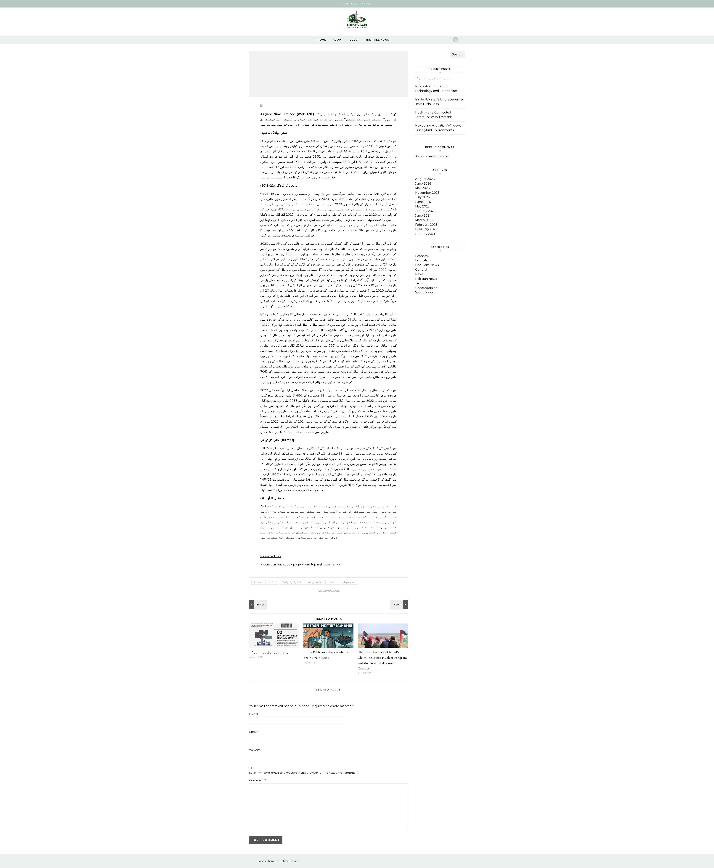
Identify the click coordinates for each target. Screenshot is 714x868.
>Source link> (270, 556)
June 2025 (423, 202)
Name (254, 713)
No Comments (329, 590)
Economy (422, 256)
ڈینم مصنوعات (348, 582)
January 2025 (425, 211)
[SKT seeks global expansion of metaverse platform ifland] (399, 604)
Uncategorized (426, 288)
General (421, 269)
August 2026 (425, 179)
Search (457, 54)
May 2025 (422, 206)
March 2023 (424, 220)
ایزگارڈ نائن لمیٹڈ (314, 582)
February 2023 (426, 224)
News (419, 274)
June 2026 (423, 183)
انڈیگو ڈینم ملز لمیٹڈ (291, 582)
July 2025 (422, 197)
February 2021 (426, 229)
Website (254, 750)
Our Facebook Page (357, 3)
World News (424, 292)
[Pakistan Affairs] (357, 20)
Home (322, 39)
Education (423, 260)
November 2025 (427, 192)
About (338, 39)
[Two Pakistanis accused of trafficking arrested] (257, 604)
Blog (354, 39)
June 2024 (423, 215)
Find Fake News (377, 39)
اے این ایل (332, 582)
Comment (257, 780)
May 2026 (422, 188)
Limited (272, 582)
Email (254, 731)
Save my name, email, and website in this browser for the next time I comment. (304, 772)
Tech (419, 283)
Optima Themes (288, 860)
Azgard (258, 582)
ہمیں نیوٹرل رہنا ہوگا (269, 652)
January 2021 (425, 234)
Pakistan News (426, 279)
